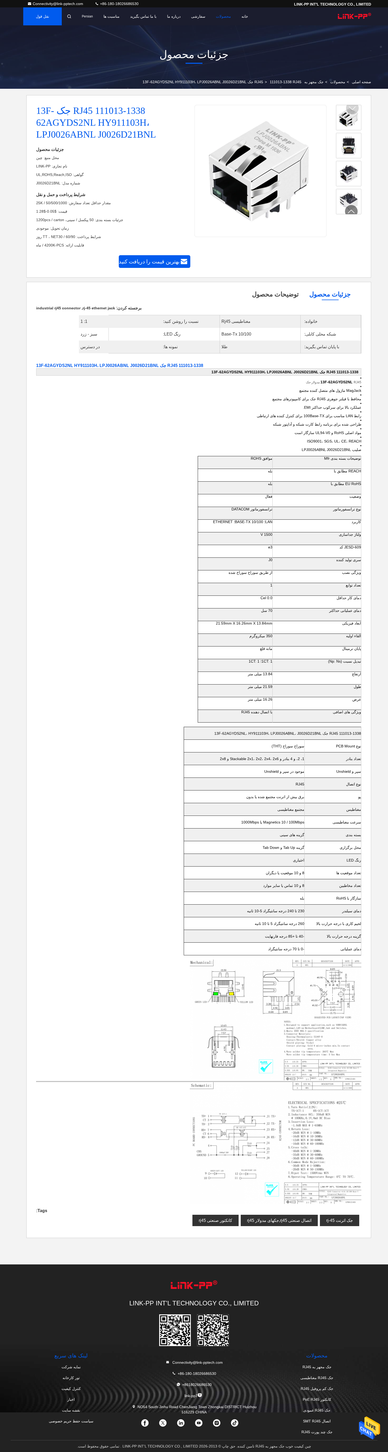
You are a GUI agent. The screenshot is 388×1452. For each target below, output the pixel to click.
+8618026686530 (197, 1385)
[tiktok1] (238, 1425)
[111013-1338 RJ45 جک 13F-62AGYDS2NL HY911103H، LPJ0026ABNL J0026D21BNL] (260, 171)
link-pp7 (191, 1396)
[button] (351, 211)
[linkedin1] (185, 1425)
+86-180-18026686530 (119, 4)
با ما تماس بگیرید (143, 16)
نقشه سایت (71, 1410)
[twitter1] (167, 1425)
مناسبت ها (111, 16)
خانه (245, 16)
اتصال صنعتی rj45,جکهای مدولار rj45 (279, 1220)
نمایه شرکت (71, 1367)
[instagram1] (220, 1425)
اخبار (71, 1399)
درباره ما (174, 16)
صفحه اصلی (361, 82)
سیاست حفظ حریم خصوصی (71, 1421)
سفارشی (198, 16)
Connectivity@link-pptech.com (58, 4)
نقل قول (42, 16)
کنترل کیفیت (71, 1388)
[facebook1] (149, 1425)
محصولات (223, 16)
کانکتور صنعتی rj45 (215, 1220)
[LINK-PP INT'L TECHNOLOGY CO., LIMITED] (354, 16)
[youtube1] (203, 1425)
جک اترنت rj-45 (339, 1220)
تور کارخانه (71, 1378)
